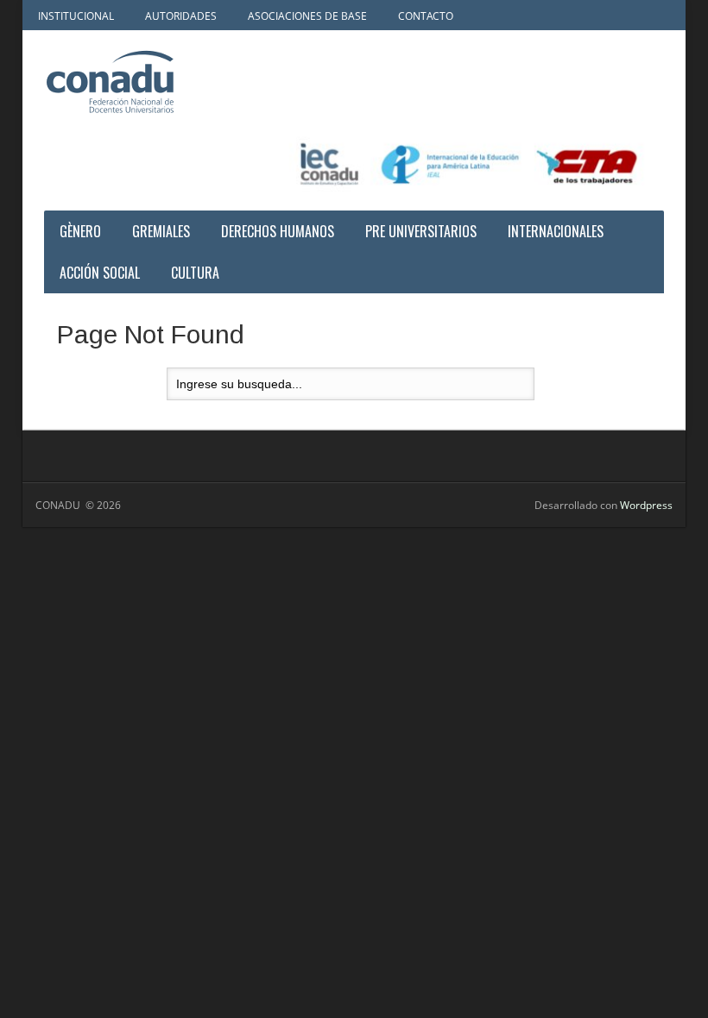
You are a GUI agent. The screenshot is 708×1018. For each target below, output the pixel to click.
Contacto (425, 16)
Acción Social (100, 272)
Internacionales (556, 231)
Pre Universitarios (421, 231)
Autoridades (181, 16)
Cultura (195, 272)
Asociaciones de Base (307, 16)
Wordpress (646, 505)
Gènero (80, 231)
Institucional (76, 16)
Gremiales (161, 231)
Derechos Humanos (277, 231)
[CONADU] (147, 81)
